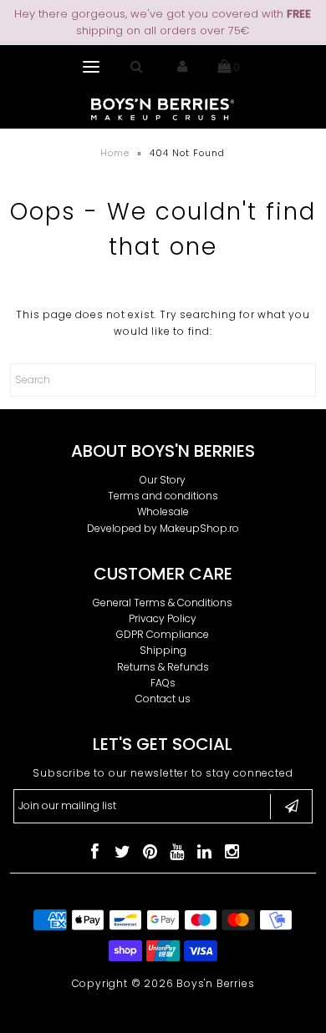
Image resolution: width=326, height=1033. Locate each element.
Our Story (163, 480)
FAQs (163, 683)
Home (115, 153)
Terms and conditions (163, 496)
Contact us (163, 698)
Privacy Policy (162, 618)
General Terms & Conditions (162, 602)
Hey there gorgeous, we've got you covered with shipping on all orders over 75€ (162, 22)
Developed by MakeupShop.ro (163, 528)
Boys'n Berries (215, 983)
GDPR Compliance (162, 634)
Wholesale (163, 511)
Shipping (163, 650)
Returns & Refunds (163, 667)
